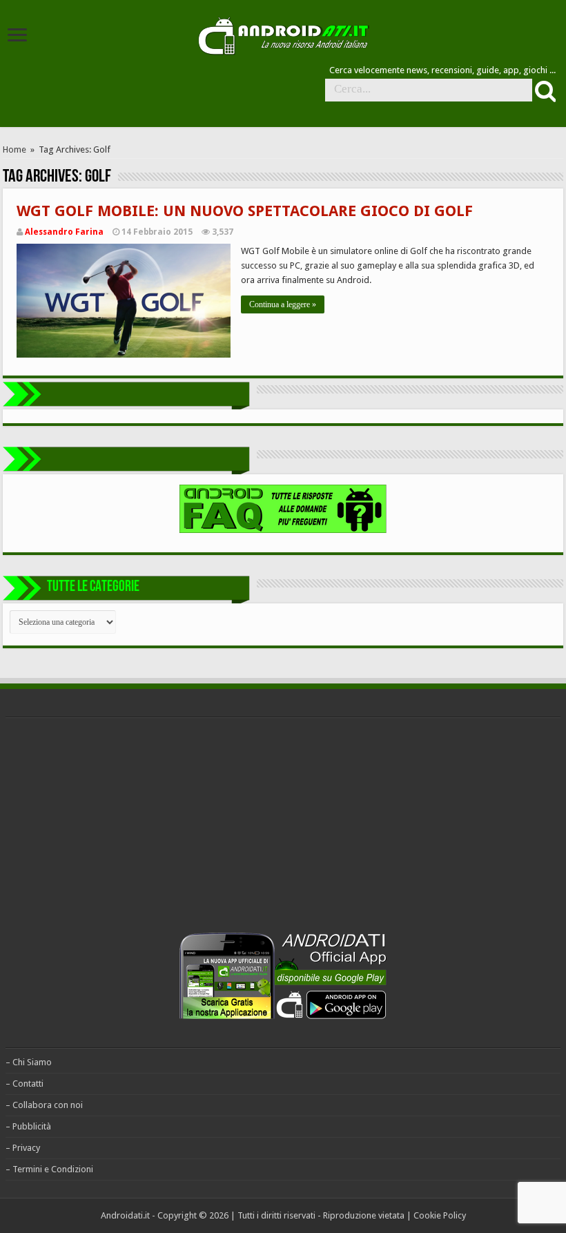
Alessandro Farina (64, 232)
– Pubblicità (28, 1126)
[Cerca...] (544, 90)
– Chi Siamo (29, 1062)
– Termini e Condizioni (49, 1169)
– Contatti (24, 1083)
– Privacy (23, 1148)
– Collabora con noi (44, 1105)
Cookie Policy (439, 1215)
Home (14, 149)
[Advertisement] (109, 828)
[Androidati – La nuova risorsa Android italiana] (283, 33)
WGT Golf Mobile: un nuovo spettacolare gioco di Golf (245, 211)
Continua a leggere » (282, 304)
